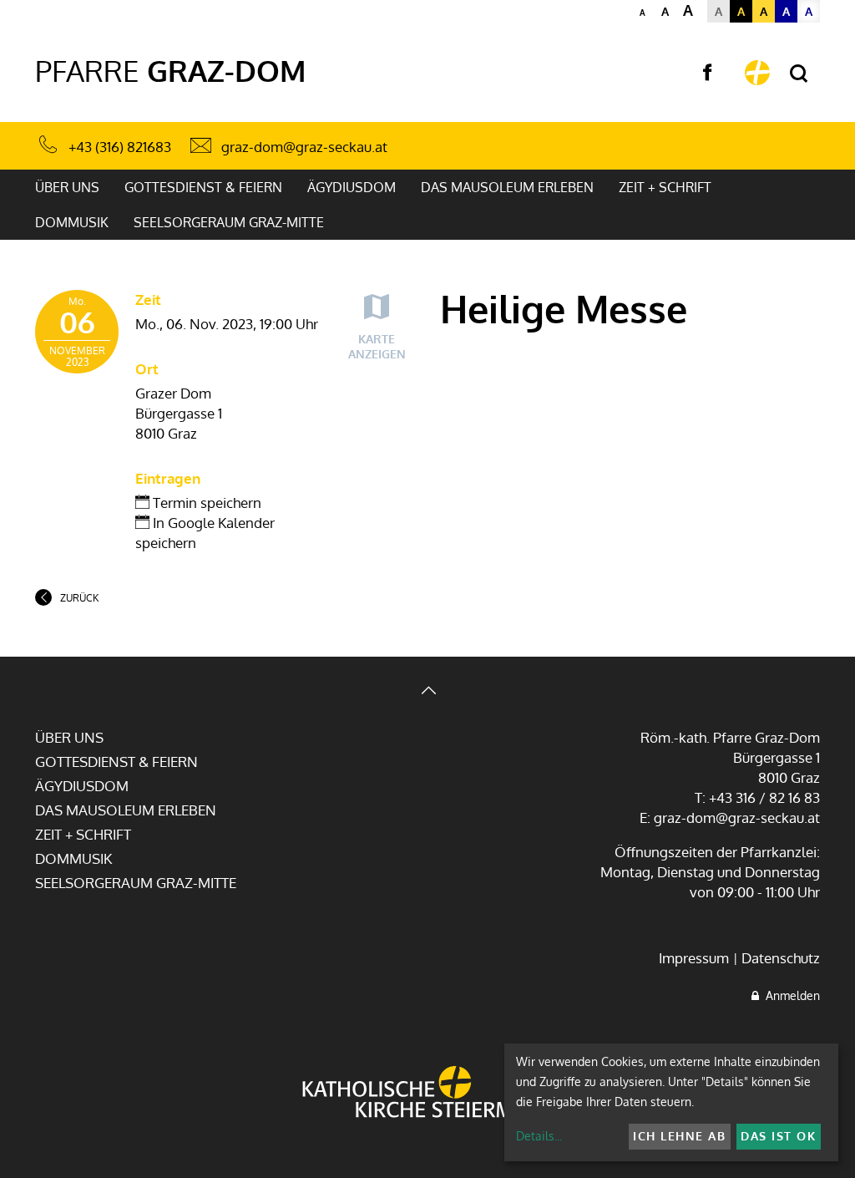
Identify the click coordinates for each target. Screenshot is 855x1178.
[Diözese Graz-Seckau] (427, 1093)
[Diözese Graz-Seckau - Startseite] (757, 72)
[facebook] (707, 73)
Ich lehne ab (679, 1136)
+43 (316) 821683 (119, 146)
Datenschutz (780, 958)
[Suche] (798, 74)
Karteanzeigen (377, 346)
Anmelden (789, 995)
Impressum (694, 958)
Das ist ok (778, 1136)
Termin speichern (205, 502)
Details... (539, 1136)
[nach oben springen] (427, 692)
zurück (79, 598)
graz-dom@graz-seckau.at (304, 146)
